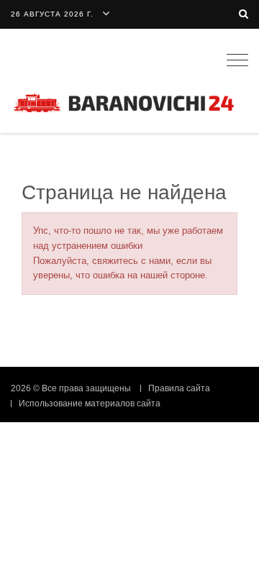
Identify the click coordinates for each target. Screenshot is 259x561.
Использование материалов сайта (89, 403)
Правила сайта (179, 388)
